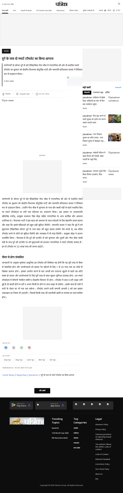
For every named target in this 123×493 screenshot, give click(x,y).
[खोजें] (119, 3)
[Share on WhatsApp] (21, 347)
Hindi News (8, 375)
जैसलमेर (6, 51)
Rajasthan (22, 375)
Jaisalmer (34, 375)
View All (118, 88)
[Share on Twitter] (13, 347)
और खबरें (42, 390)
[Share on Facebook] (6, 347)
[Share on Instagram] (29, 347)
